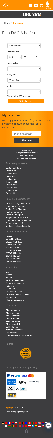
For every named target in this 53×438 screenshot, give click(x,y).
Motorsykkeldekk (13, 245)
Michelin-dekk (12, 171)
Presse (9, 274)
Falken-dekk (11, 187)
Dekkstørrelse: (13, 51)
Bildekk (9, 236)
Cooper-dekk (11, 182)
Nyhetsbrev (11, 297)
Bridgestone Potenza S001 (18, 217)
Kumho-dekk (11, 173)
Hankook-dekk (12, 179)
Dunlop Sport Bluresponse (17, 209)
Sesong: (10, 40)
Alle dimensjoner (13, 321)
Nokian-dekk (11, 185)
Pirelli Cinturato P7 (14, 212)
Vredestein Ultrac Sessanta (18, 226)
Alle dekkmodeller (13, 324)
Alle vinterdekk (12, 313)
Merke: (10, 86)
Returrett (10, 286)
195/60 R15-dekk (13, 259)
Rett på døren (26, 155)
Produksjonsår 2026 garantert (19, 335)
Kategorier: (12, 74)
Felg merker (11, 332)
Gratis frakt (27, 150)
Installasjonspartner (14, 330)
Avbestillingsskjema (14, 291)
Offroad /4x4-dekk (14, 242)
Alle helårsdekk (12, 318)
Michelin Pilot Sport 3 (15, 215)
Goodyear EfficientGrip (16, 206)
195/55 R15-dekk (13, 261)
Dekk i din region (13, 327)
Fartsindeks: (12, 63)
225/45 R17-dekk (13, 253)
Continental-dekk (13, 168)
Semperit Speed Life (15, 223)
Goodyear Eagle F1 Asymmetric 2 (21, 220)
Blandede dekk (12, 247)
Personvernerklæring (15, 283)
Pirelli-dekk (10, 176)
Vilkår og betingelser (15, 280)
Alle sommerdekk (13, 316)
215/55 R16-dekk (13, 250)
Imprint (9, 277)
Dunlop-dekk (11, 190)
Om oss (9, 272)
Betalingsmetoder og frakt (17, 294)
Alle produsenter (13, 310)
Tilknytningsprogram (15, 300)
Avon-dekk (10, 193)
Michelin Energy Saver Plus (18, 203)
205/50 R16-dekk (13, 256)
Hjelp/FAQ (10, 289)
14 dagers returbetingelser (26, 153)
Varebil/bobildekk (13, 239)
